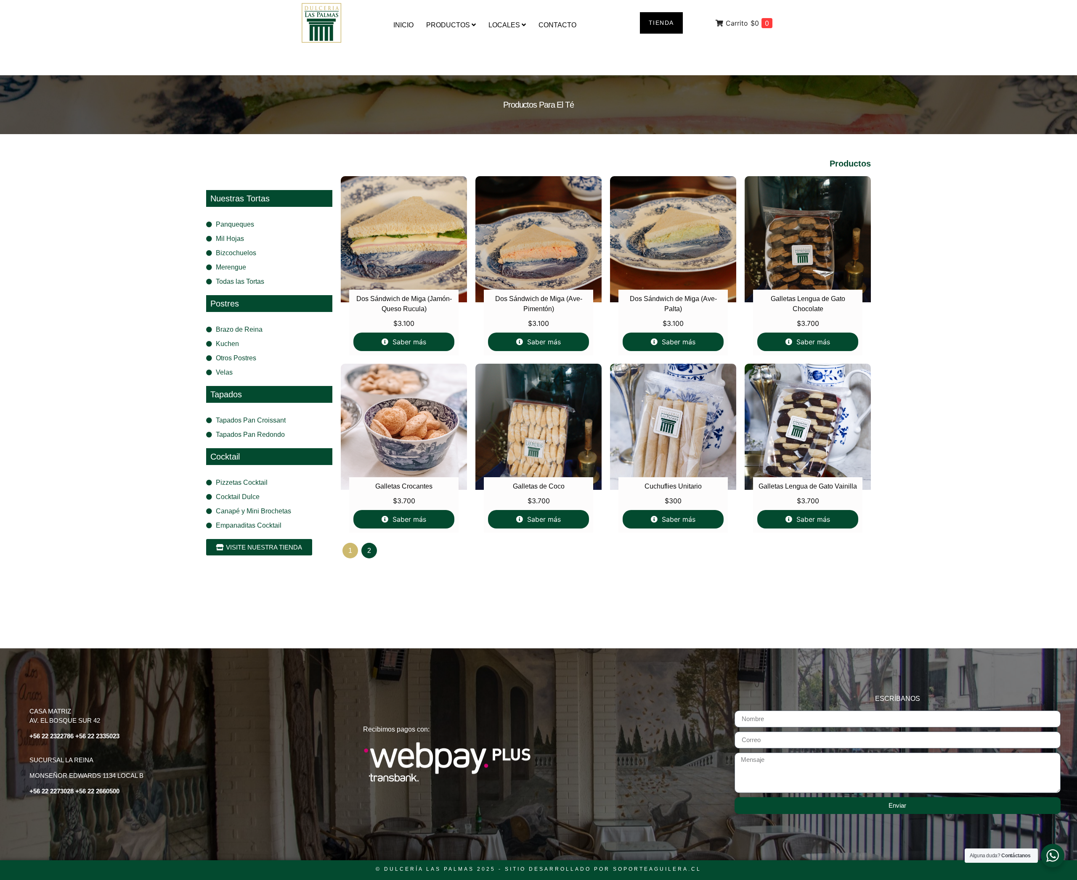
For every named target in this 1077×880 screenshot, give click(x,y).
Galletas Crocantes (403, 486)
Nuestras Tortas (240, 198)
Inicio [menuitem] (403, 25)
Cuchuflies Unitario (673, 486)
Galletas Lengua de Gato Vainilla (808, 486)
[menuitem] (451, 25)
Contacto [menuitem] (557, 25)
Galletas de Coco (539, 486)
